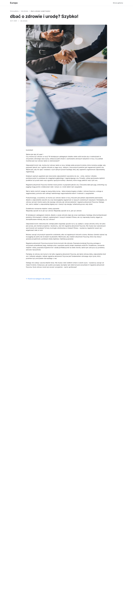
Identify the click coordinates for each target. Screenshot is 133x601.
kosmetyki (29, 150)
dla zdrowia (24, 11)
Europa (14, 3)
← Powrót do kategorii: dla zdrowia (38, 279)
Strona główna (118, 3)
